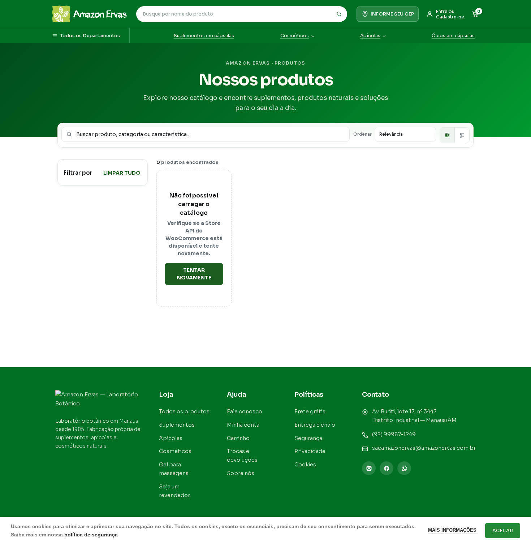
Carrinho (238, 438)
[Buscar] (338, 14)
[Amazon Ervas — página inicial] (89, 13)
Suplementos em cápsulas (204, 36)
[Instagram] (369, 468)
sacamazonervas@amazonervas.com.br (424, 448)
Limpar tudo (122, 172)
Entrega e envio (314, 425)
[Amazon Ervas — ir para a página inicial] (99, 400)
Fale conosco (244, 411)
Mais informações (453, 530)
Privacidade (309, 451)
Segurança (308, 438)
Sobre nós (240, 473)
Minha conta (243, 425)
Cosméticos (294, 36)
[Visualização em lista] (461, 135)
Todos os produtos (184, 411)
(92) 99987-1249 (394, 434)
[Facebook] (386, 468)
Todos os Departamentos (90, 36)
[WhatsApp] (404, 468)
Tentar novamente (194, 274)
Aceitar (502, 530)
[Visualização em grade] (447, 135)
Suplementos (177, 425)
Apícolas (370, 36)
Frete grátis (309, 411)
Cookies (305, 464)
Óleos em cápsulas (453, 36)
